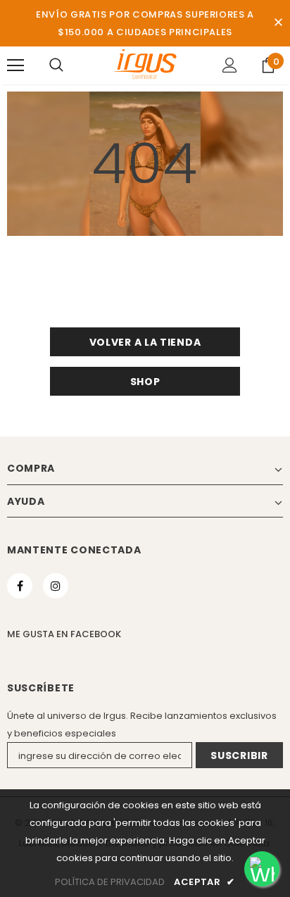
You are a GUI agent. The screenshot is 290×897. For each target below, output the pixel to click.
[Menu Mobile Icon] (15, 65)
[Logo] (145, 64)
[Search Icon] (56, 65)
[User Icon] (229, 65)
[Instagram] (55, 585)
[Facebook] (19, 585)
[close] (278, 23)
